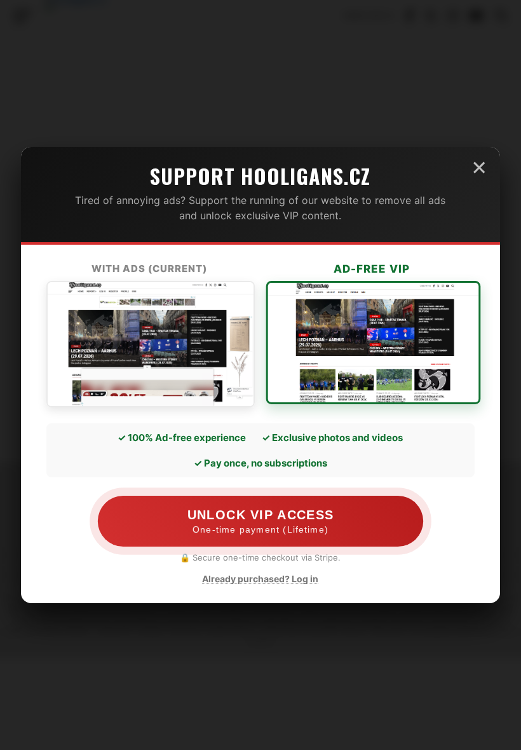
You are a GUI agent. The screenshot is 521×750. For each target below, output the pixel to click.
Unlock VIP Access (260, 521)
